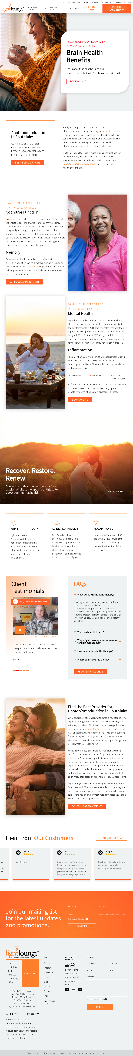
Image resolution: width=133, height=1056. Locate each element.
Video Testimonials (73, 3)
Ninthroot (102, 1053)
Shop (129, 3)
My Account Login (49, 1002)
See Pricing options (27, 162)
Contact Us (106, 3)
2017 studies (32, 266)
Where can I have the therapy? (94, 659)
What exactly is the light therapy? (95, 594)
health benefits (112, 131)
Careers (95, 3)
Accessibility (72, 1053)
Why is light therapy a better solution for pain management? (97, 641)
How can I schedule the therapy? (95, 651)
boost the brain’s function (99, 728)
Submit (99, 1007)
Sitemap (80, 1053)
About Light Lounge (90, 671)
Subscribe (82, 926)
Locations (118, 3)
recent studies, (15, 219)
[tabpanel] (35, 629)
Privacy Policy (61, 1053)
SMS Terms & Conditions (77, 919)
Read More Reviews (111, 838)
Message (90, 976)
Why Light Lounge (53, 8)
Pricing (73, 8)
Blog (86, 3)
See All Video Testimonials (44, 636)
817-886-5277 (92, 8)
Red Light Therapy (32, 8)
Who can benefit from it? (90, 632)
